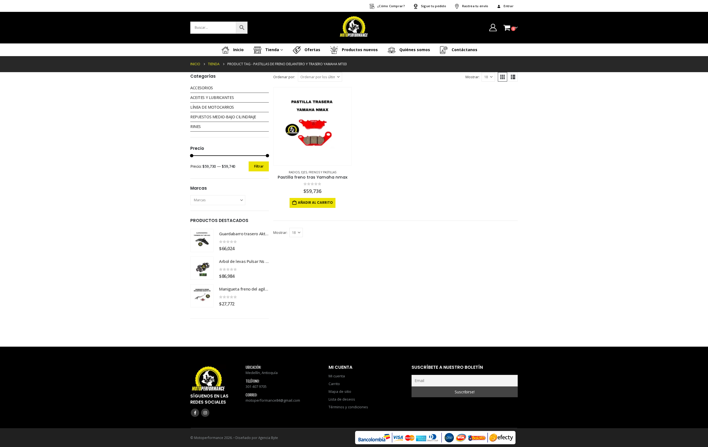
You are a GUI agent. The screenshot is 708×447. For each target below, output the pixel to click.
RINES (195, 126)
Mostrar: (472, 76)
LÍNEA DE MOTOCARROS (212, 107)
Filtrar (259, 166)
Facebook (195, 413)
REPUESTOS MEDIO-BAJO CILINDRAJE (223, 116)
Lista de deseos (342, 399)
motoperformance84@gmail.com (273, 400)
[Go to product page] (313, 126)
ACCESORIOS (201, 87)
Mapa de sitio (340, 391)
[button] (502, 77)
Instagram (205, 413)
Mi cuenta (337, 375)
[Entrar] (492, 27)
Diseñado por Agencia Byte (256, 437)
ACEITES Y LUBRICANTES (212, 97)
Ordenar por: (284, 76)
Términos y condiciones (348, 406)
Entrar (509, 6)
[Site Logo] (354, 27)
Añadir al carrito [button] (315, 202)
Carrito (334, 383)
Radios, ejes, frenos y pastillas (312, 172)
